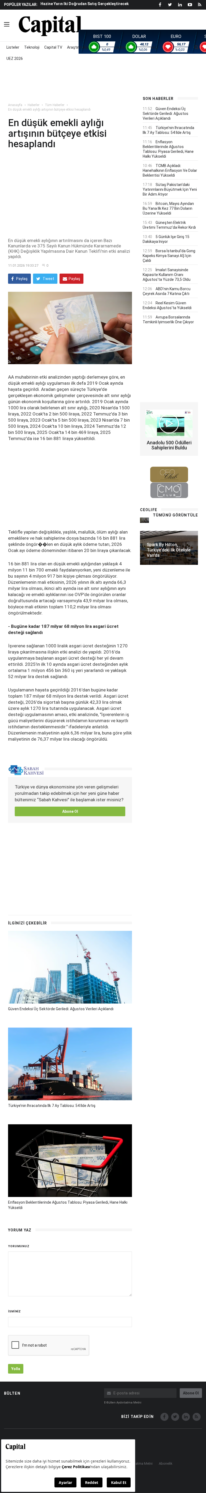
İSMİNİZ (14, 1311)
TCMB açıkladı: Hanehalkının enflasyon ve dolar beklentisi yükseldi (170, 170)
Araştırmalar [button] (78, 47)
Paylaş (21, 279)
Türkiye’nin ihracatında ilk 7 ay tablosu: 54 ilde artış (51, 1105)
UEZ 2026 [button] (14, 58)
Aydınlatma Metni (139, 1463)
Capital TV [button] (53, 47)
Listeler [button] (12, 47)
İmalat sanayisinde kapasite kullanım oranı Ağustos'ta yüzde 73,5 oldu (166, 275)
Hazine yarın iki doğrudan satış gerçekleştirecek (85, 4)
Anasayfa (15, 105)
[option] (86, 3)
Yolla (15, 1369)
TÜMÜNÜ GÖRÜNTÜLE (175, 515)
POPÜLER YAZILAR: (21, 4)
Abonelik (165, 1463)
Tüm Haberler (54, 105)
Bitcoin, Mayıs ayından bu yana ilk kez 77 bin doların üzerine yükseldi (168, 208)
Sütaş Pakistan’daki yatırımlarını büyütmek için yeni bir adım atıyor (170, 189)
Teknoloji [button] (31, 47)
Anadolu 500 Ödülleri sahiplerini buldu (169, 445)
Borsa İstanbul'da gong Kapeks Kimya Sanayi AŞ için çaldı (169, 256)
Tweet (48, 279)
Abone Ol (70, 811)
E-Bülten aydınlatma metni (122, 1402)
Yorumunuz (19, 1246)
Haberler (33, 105)
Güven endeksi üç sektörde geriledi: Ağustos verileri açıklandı (60, 1009)
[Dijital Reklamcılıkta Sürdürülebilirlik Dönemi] (144, 520)
